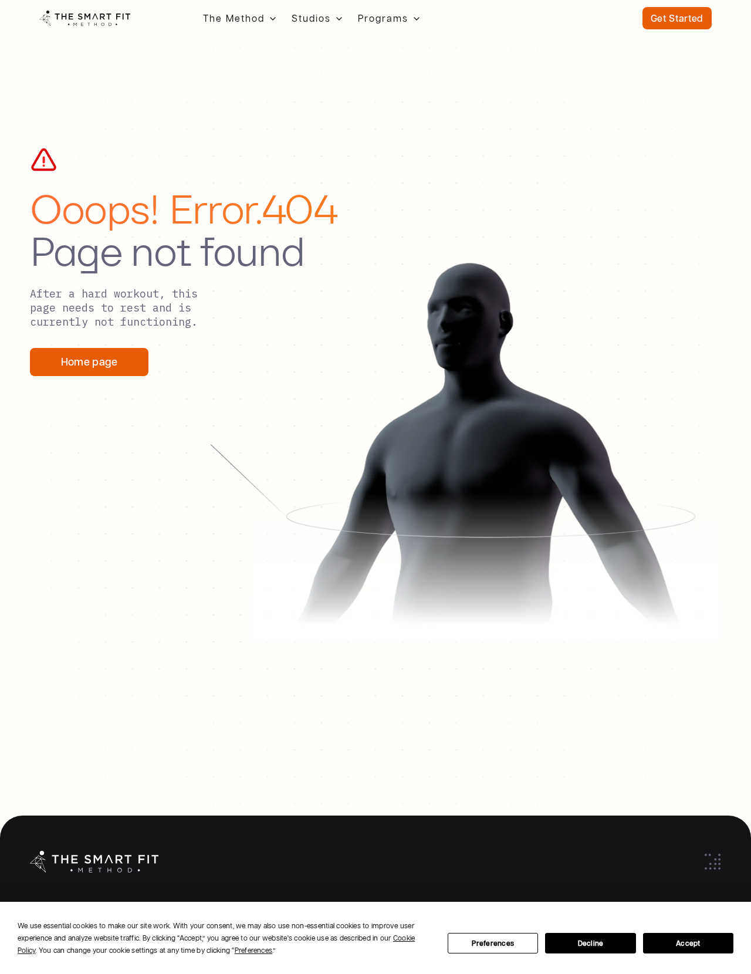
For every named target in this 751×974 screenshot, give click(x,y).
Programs (383, 18)
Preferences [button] (254, 950)
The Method (234, 18)
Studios (311, 18)
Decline (591, 943)
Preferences (493, 943)
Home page (89, 361)
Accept (688, 943)
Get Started (677, 18)
